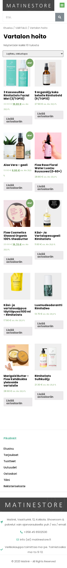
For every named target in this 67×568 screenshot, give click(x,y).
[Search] (59, 17)
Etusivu (8, 28)
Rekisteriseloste (14, 486)
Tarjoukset (11, 455)
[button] (62, 5)
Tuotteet (10, 461)
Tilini (7, 480)
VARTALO (21, 28)
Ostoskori (10, 474)
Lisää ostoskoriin (14, 120)
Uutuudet (10, 467)
